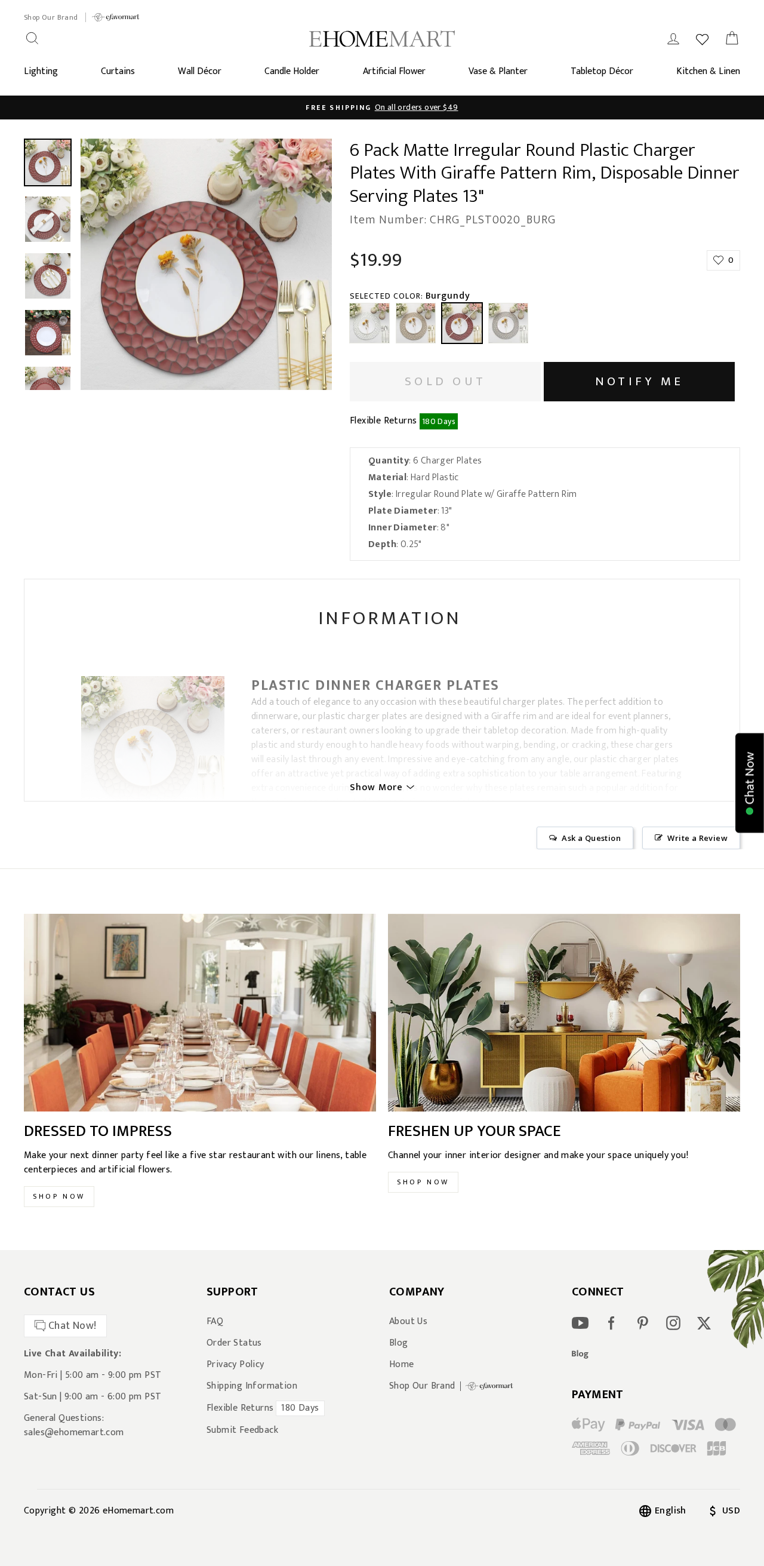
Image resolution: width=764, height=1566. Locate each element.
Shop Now (59, 1196)
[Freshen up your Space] (564, 1013)
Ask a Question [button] (591, 838)
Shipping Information (252, 1386)
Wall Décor (199, 71)
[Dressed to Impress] (200, 1013)
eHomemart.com (138, 1511)
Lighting (41, 71)
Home (401, 1365)
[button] (749, 783)
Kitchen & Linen (708, 71)
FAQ (215, 1322)
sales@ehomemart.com (74, 1432)
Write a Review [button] (697, 838)
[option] (382, 107)
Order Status (234, 1343)
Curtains (118, 71)
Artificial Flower (394, 71)
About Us (408, 1322)
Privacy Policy (235, 1365)
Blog (398, 1343)
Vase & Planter (498, 71)
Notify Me (639, 381)
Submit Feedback (242, 1430)
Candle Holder (291, 71)
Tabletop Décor (602, 71)
